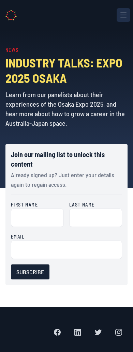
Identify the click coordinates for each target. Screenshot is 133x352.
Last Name (82, 205)
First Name (24, 205)
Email (18, 237)
